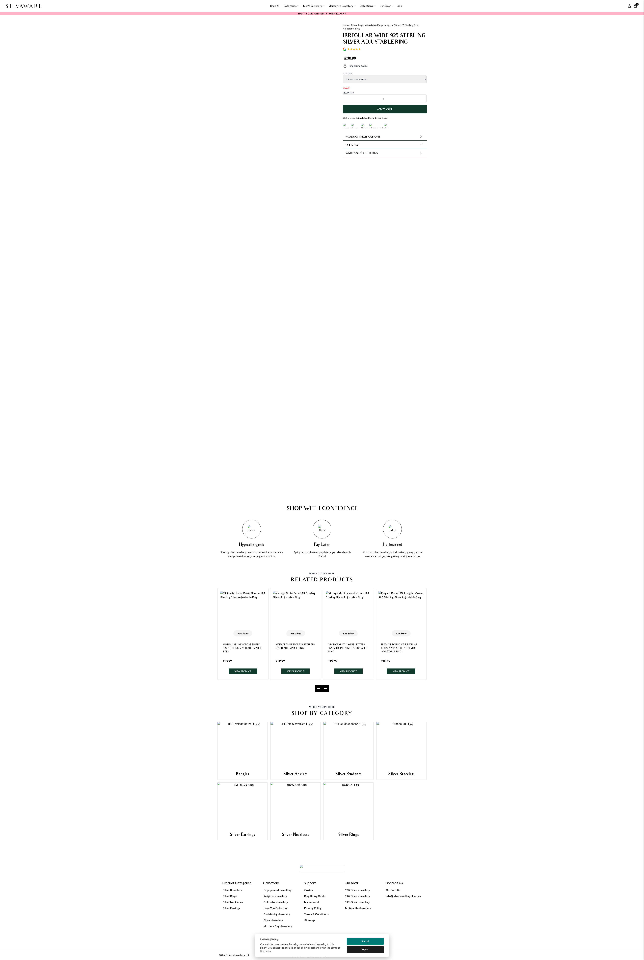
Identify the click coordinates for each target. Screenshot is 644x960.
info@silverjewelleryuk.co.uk (403, 896)
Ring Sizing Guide (358, 65)
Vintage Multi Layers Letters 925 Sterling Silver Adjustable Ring (347, 648)
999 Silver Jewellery (357, 902)
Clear (346, 87)
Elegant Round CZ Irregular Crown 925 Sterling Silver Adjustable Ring (399, 648)
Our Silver (385, 5)
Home (346, 25)
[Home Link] (59, 6)
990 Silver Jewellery (357, 896)
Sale (399, 5)
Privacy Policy (312, 908)
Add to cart (384, 109)
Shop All (274, 5)
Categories (290, 5)
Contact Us (393, 889)
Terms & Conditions (316, 914)
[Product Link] (243, 609)
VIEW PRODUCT (242, 671)
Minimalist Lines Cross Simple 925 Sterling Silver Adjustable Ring (242, 648)
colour (347, 73)
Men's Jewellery (312, 5)
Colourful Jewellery (275, 902)
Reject (365, 949)
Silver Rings (357, 25)
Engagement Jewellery (277, 889)
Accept (365, 941)
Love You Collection (275, 908)
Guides (308, 889)
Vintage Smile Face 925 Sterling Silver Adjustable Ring (295, 647)
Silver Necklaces (233, 902)
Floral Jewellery (273, 920)
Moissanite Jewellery (341, 5)
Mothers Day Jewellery (277, 926)
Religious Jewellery (275, 896)
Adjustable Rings (374, 25)
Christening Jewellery (276, 914)
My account (311, 902)
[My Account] (630, 6)
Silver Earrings (231, 908)
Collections (366, 5)
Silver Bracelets (232, 889)
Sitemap (309, 920)
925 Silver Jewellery (357, 889)
